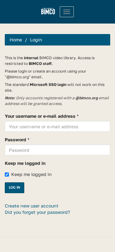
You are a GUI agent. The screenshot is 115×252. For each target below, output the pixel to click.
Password (15, 139)
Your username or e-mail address (40, 116)
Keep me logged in (25, 163)
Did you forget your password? (37, 212)
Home (16, 39)
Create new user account (31, 205)
